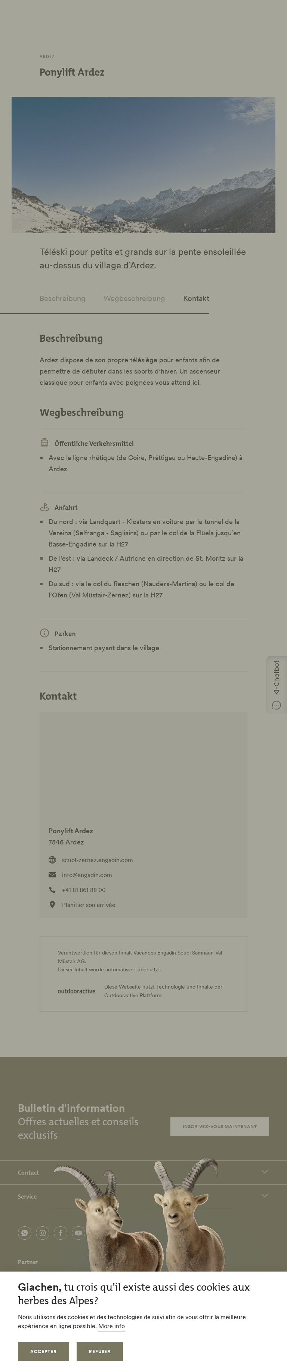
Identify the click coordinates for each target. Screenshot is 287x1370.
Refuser (100, 1351)
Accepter (43, 1351)
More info (111, 1326)
